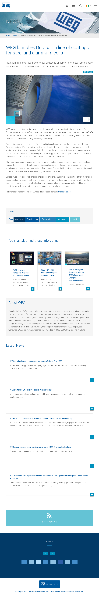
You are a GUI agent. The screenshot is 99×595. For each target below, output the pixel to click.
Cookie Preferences (51, 584)
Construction (32, 219)
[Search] (80, 5)
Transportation (48, 219)
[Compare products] (73, 5)
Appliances (62, 219)
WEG (5, 5)
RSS (56, 591)
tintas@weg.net (64, 192)
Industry (75, 219)
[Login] (66, 5)
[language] (88, 5)
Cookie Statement (35, 591)
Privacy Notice (21, 591)
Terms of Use (48, 591)
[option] (22, 269)
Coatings (19, 219)
